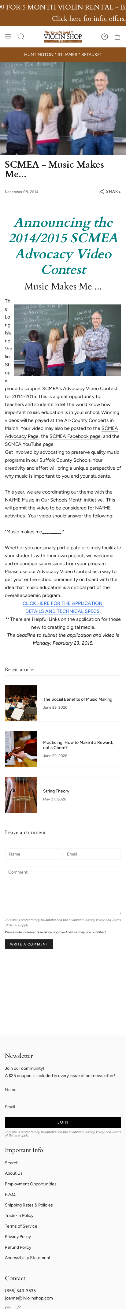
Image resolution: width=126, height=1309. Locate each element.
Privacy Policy (94, 920)
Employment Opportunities (31, 1184)
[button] (21, 36)
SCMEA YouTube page (29, 444)
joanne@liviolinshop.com (29, 1298)
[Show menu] (8, 36)
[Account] (104, 36)
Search (12, 1162)
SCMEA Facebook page (75, 436)
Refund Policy (18, 1247)
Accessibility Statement (27, 1257)
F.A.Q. (10, 1194)
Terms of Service (21, 1226)
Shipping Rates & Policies (29, 1205)
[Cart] (117, 36)
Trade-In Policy (19, 1215)
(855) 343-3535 (20, 1290)
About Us (14, 1173)
